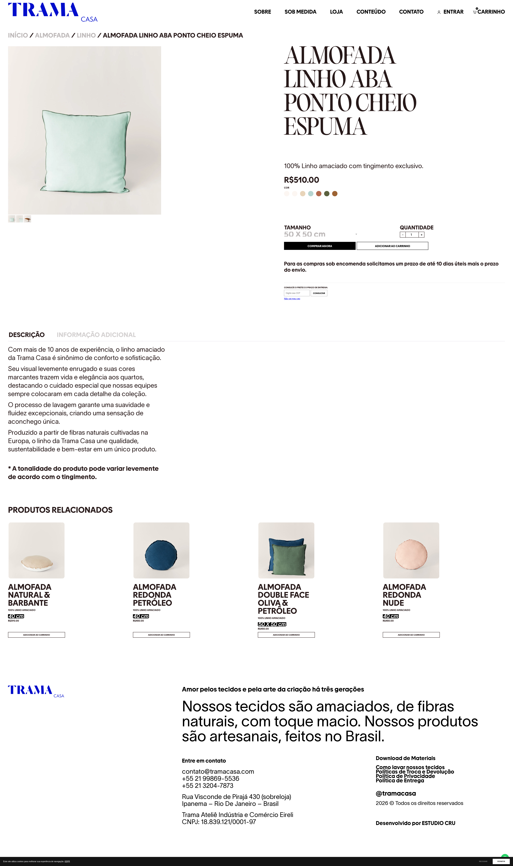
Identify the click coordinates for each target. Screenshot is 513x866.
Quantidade (417, 227)
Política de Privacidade (405, 776)
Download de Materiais (406, 758)
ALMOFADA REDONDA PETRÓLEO (154, 595)
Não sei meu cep (292, 298)
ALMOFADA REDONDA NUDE (404, 595)
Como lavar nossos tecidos (410, 767)
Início (18, 35)
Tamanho (297, 227)
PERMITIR (501, 861)
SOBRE (262, 12)
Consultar (319, 293)
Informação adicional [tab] (96, 335)
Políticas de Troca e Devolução (415, 771)
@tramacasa (396, 793)
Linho (86, 35)
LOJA (336, 12)
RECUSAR (483, 861)
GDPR (67, 861)
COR (286, 188)
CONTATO (411, 12)
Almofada (52, 35)
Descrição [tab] (27, 335)
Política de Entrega (400, 780)
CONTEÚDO (371, 12)
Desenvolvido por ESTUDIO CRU (415, 823)
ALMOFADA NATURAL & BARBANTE (29, 595)
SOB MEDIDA (300, 12)
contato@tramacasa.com (218, 771)
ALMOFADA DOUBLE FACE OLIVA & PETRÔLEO (283, 599)
